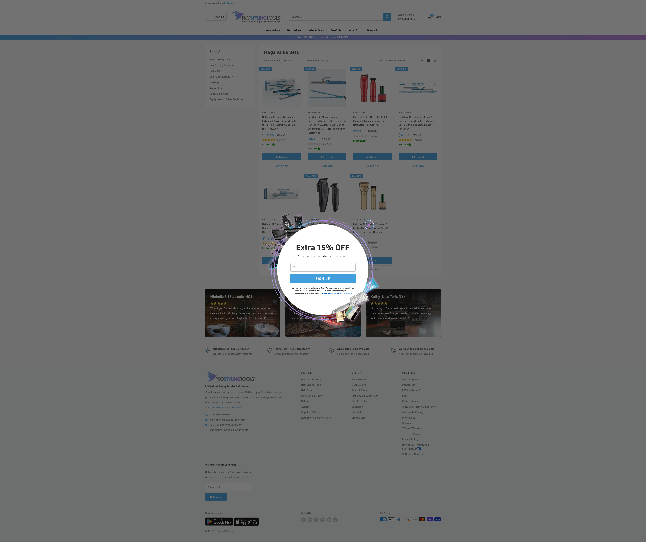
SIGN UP (323, 278)
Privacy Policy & (329, 293)
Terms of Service (344, 293)
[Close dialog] (369, 225)
